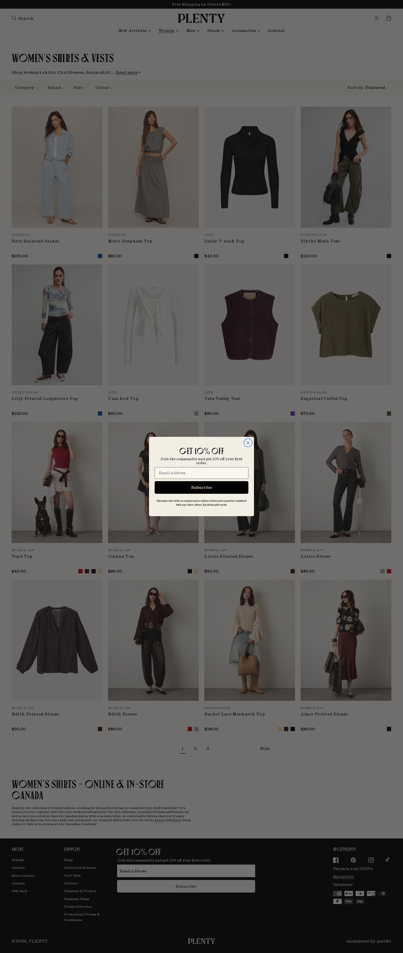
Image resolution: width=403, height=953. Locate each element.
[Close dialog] (248, 443)
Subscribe (201, 487)
